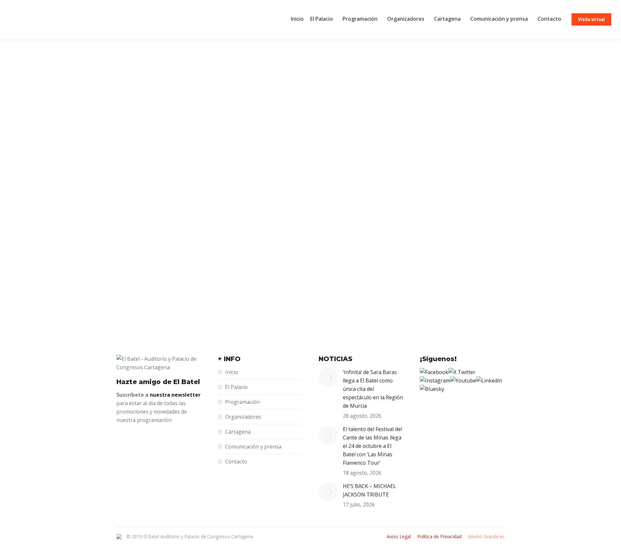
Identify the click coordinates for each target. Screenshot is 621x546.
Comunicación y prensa (253, 446)
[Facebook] (434, 372)
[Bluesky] (432, 388)
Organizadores (243, 416)
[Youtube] (463, 380)
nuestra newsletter (175, 394)
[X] (461, 372)
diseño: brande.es (486, 536)
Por (169, 280)
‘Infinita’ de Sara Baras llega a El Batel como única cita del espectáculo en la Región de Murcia (373, 389)
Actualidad (135, 280)
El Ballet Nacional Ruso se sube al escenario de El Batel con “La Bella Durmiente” (261, 267)
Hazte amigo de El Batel (158, 382)
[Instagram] (435, 380)
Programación (242, 401)
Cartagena (238, 431)
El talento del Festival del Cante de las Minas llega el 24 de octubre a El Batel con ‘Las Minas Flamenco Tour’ (372, 446)
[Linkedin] (489, 380)
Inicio (231, 372)
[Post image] (328, 377)
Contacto (236, 461)
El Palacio (236, 387)
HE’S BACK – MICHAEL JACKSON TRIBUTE (369, 490)
